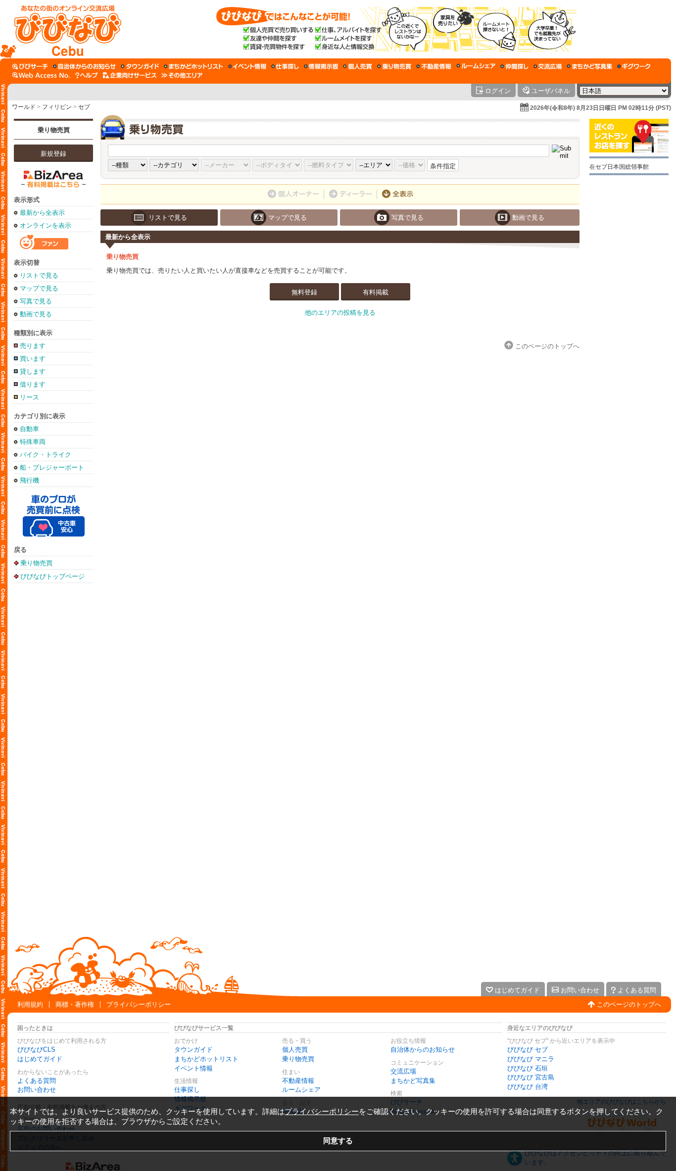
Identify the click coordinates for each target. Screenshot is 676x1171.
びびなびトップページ (52, 576)
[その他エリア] (181, 75)
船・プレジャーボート (52, 467)
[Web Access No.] (41, 75)
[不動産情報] (433, 66)
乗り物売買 (54, 130)
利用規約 (30, 1004)
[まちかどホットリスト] (193, 66)
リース (29, 397)
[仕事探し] (285, 66)
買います (33, 358)
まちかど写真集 (412, 1080)
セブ (84, 106)
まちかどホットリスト (206, 1059)
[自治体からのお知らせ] (84, 66)
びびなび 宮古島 (530, 1077)
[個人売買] (357, 66)
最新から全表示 (42, 212)
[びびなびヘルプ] (86, 75)
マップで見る (39, 288)
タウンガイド (193, 1049)
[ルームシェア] (475, 66)
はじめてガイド (39, 1059)
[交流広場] (547, 66)
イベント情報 (193, 1068)
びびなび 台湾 (527, 1086)
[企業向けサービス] (129, 75)
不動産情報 (298, 1080)
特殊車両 (33, 442)
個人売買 (295, 1049)
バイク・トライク (45, 454)
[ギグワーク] (634, 66)
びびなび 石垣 (527, 1068)
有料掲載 (375, 292)
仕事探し (187, 1089)
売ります (33, 345)
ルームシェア (301, 1089)
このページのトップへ (629, 1004)
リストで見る (39, 275)
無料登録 (304, 292)
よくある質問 (36, 1080)
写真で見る (36, 301)
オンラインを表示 (45, 225)
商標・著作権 (74, 1004)
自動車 (29, 429)
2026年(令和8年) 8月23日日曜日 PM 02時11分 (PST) (600, 107)
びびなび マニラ (530, 1059)
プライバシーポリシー (138, 1004)
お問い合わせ (36, 1089)
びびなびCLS (36, 1049)
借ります (33, 384)
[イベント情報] (247, 66)
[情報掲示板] (321, 66)
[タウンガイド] (140, 66)
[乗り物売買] (394, 66)
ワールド (24, 106)
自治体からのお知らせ (422, 1049)
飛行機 (29, 480)
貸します (33, 371)
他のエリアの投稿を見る (340, 312)
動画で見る (36, 314)
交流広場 (403, 1071)
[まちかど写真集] (589, 66)
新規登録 (53, 153)
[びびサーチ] (30, 66)
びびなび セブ (527, 1049)
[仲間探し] (514, 66)
